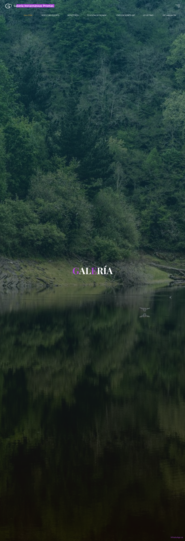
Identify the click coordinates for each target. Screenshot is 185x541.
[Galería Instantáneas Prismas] (8, 6)
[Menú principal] (177, 6)
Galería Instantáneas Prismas (34, 5)
